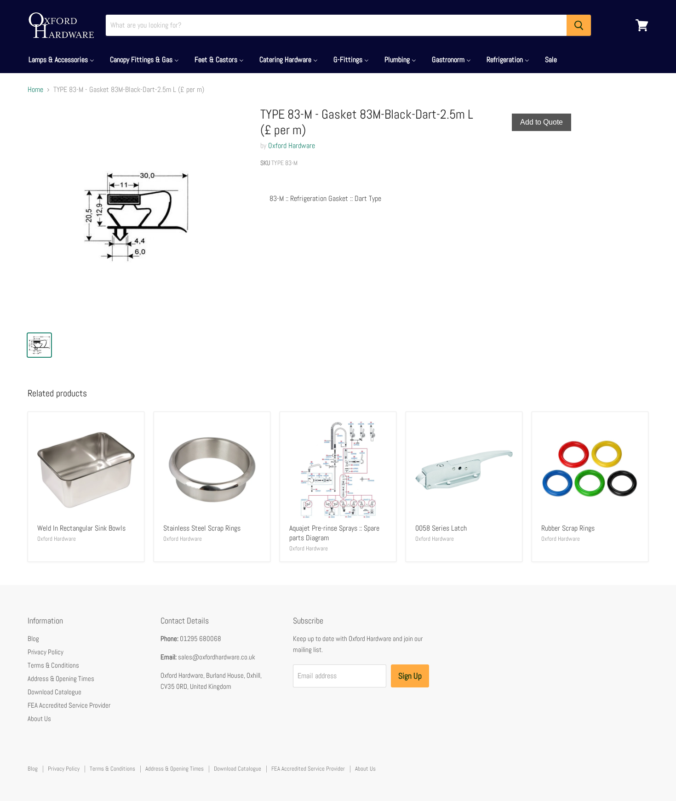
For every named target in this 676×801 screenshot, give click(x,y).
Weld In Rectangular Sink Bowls (81, 528)
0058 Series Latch (441, 528)
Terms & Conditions (53, 665)
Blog (33, 638)
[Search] (579, 25)
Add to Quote (541, 122)
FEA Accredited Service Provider (69, 705)
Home (35, 90)
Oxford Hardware (291, 145)
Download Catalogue (54, 691)
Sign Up (410, 675)
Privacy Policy (45, 651)
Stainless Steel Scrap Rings (202, 528)
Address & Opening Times (61, 678)
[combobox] (336, 25)
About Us (39, 718)
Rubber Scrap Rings (568, 528)
